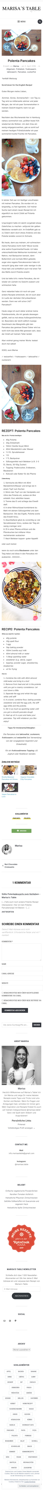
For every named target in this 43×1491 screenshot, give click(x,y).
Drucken (23, 831)
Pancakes (22, 72)
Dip (21, 1382)
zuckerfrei (31, 72)
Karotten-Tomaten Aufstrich (21, 1194)
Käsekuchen (15, 1419)
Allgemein (10, 69)
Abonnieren (21, 1296)
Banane (33, 1371)
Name (4, 964)
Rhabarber (9, 1441)
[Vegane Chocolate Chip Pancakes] (28, 770)
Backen (21, 1371)
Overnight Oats (28, 1425)
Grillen (20, 1398)
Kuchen (27, 1414)
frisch (29, 1387)
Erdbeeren (15, 1387)
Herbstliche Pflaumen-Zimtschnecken (21, 1198)
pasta (23, 1430)
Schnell (35, 1441)
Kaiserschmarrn (16, 1409)
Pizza (34, 1430)
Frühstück (20, 69)
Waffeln (13, 1462)
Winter (14, 1468)
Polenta (27, 818)
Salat (22, 1441)
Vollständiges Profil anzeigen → (21, 1128)
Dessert (10, 1382)
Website (5, 983)
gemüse (29, 1393)
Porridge (28, 1436)
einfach (33, 1382)
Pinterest (21, 1124)
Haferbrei (34, 1398)
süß (7, 1457)
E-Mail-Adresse (8, 974)
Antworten (8, 912)
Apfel (9, 1371)
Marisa (16, 66)
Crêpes (21, 1377)
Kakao (31, 1409)
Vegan (18, 1457)
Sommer (12, 1452)
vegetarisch (32, 1457)
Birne (10, 1377)
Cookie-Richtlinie (29, 1482)
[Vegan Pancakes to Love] (10, 787)
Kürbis (29, 1419)
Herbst (12, 1403)
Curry (33, 1377)
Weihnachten (28, 1462)
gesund (8, 1398)
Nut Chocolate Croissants (11, 865)
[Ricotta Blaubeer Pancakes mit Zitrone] (10, 770)
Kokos (15, 1414)
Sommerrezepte (28, 1452)
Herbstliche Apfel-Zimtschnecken (21, 1208)
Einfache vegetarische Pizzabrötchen (21, 1191)
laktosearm (12, 72)
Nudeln (12, 1425)
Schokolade (15, 1446)
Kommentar (7, 941)
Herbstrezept (28, 1403)
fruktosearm (31, 69)
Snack (29, 1446)
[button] (22, 21)
